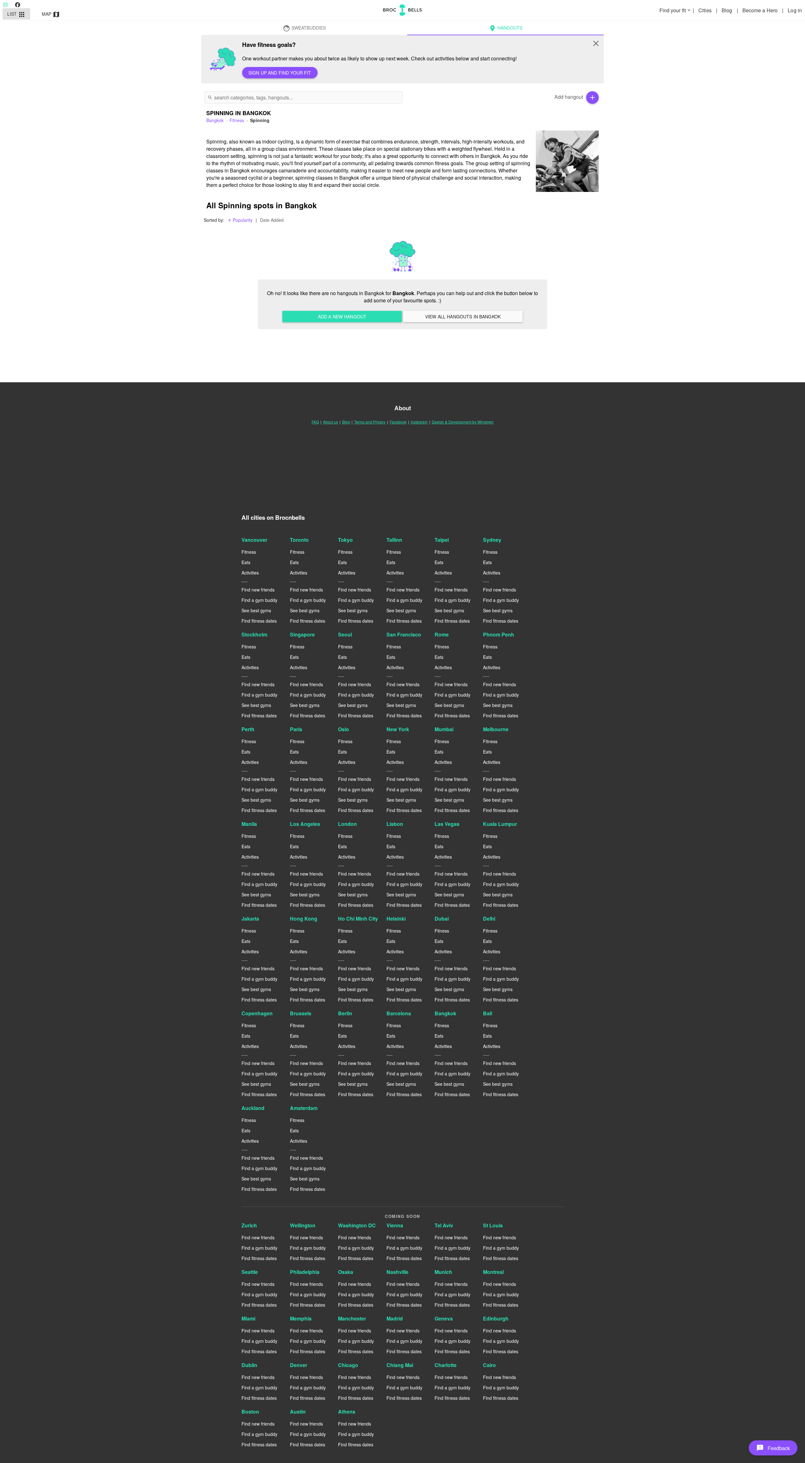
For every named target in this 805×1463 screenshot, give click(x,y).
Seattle (250, 1271)
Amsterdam (304, 1108)
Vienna (394, 1225)
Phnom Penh (498, 634)
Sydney (492, 539)
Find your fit (675, 10)
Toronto (299, 539)
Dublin (249, 1365)
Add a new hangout (342, 316)
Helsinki (396, 918)
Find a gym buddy (259, 600)
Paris (296, 729)
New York (397, 729)
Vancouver (254, 539)
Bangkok (445, 1013)
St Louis (493, 1225)
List (16, 14)
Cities (705, 10)
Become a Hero (760, 10)
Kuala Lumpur (500, 823)
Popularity (240, 220)
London (347, 823)
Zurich (249, 1225)
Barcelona (398, 1013)
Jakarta (250, 918)
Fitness (237, 120)
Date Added (272, 220)
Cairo (489, 1365)
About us (330, 421)
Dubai (442, 918)
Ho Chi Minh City (358, 918)
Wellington (302, 1225)
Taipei (442, 539)
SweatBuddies (304, 28)
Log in (795, 10)
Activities (250, 572)
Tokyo (345, 539)
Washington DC (357, 1225)
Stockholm (254, 634)
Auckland (253, 1108)
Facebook (398, 421)
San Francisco (403, 634)
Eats (246, 562)
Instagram (419, 421)
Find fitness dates (259, 621)
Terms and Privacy (370, 421)
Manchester (352, 1318)
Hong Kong (303, 918)
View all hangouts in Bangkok (463, 316)
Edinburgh (495, 1318)
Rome (442, 634)
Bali (487, 1013)
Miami (248, 1318)
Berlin (345, 1013)
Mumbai (444, 729)
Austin (298, 1411)
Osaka (345, 1271)
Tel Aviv (444, 1225)
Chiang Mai (399, 1365)
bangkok (215, 120)
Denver (298, 1365)
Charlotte (446, 1365)
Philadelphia (304, 1271)
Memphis (301, 1318)
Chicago (348, 1365)
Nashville (397, 1271)
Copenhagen (257, 1013)
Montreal (493, 1271)
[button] (773, 1447)
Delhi (489, 918)
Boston (250, 1411)
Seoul (345, 634)
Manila (249, 823)
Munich (443, 1271)
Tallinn (394, 539)
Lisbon (394, 823)
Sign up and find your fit (279, 73)
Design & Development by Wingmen (463, 421)
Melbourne (495, 729)
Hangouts (505, 28)
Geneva (444, 1318)
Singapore (302, 634)
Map (51, 14)
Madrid (394, 1318)
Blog (728, 10)
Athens (346, 1411)
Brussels (300, 1013)
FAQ (315, 421)
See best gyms (256, 610)
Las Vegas (447, 823)
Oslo (343, 729)
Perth (248, 729)
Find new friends (258, 589)
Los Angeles (305, 823)
